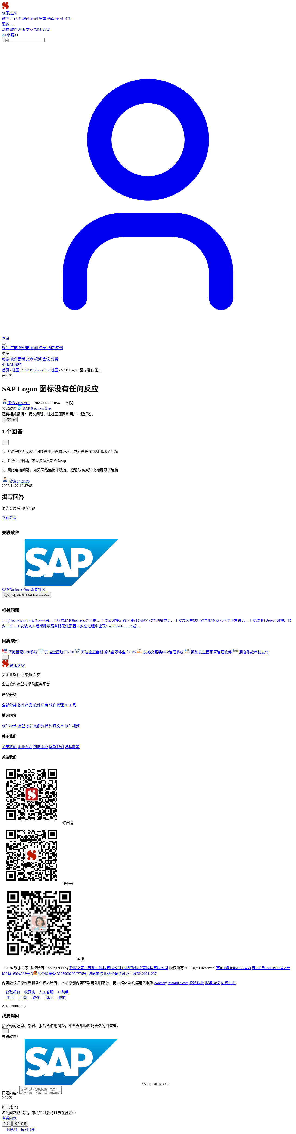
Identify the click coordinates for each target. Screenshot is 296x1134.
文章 (29, 30)
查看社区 (38, 590)
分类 (67, 19)
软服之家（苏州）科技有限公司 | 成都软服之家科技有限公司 (118, 968)
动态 (5, 30)
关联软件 (10, 1036)
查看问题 (9, 1118)
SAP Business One (16, 590)
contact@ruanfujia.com (171, 983)
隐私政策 (72, 747)
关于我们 (9, 747)
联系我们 (56, 747)
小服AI (12, 35)
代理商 (24, 19)
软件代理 (56, 705)
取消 (7, 1124)
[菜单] (4, 344)
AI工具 (70, 705)
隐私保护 (196, 983)
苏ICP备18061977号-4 (269, 968)
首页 (5, 370)
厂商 (14, 19)
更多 (7, 24)
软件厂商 (40, 705)
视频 (38, 30)
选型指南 (25, 726)
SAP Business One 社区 (40, 370)
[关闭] (5, 1030)
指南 (51, 19)
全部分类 (9, 705)
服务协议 (212, 983)
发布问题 (20, 1124)
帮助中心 (40, 747)
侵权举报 (228, 983)
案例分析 (40, 726)
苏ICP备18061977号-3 (233, 968)
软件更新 (17, 30)
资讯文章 (56, 726)
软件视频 (72, 726)
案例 (60, 19)
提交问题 (10, 419)
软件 (6, 19)
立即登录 (9, 518)
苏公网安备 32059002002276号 (61, 974)
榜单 (43, 19)
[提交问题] (5, 657)
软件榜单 (9, 726)
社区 (15, 370)
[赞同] (5, 442)
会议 (46, 30)
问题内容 (10, 1093)
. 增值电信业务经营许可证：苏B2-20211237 (121, 974)
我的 (18, 365)
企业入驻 (25, 747)
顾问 (35, 19)
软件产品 (25, 705)
